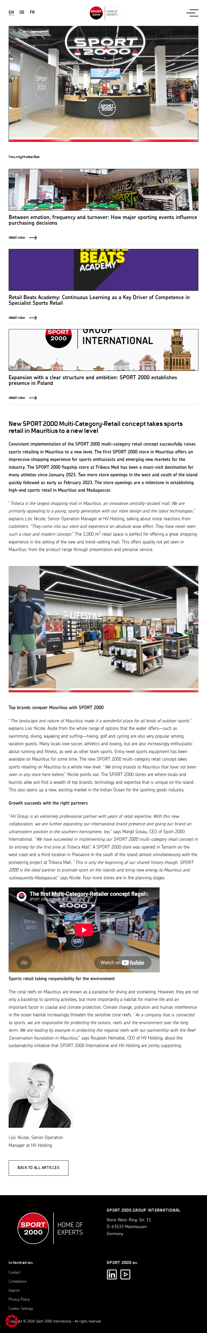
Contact (14, 1273)
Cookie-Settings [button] (21, 1309)
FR (32, 13)
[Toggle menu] (192, 12)
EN (11, 13)
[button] (12, 1321)
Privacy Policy (19, 1300)
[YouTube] (125, 1274)
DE (22, 13)
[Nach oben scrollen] (50, 1231)
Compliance (17, 1282)
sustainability (21, 1046)
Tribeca (17, 503)
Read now (17, 237)
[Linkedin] (112, 1274)
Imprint (14, 1291)
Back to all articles (39, 1168)
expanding (72, 824)
